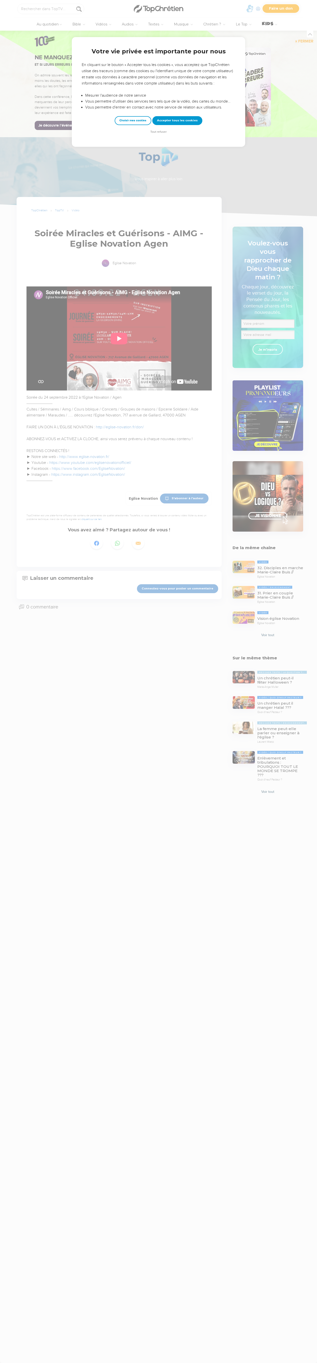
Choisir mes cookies (132, 120)
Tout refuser (158, 131)
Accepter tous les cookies (177, 120)
